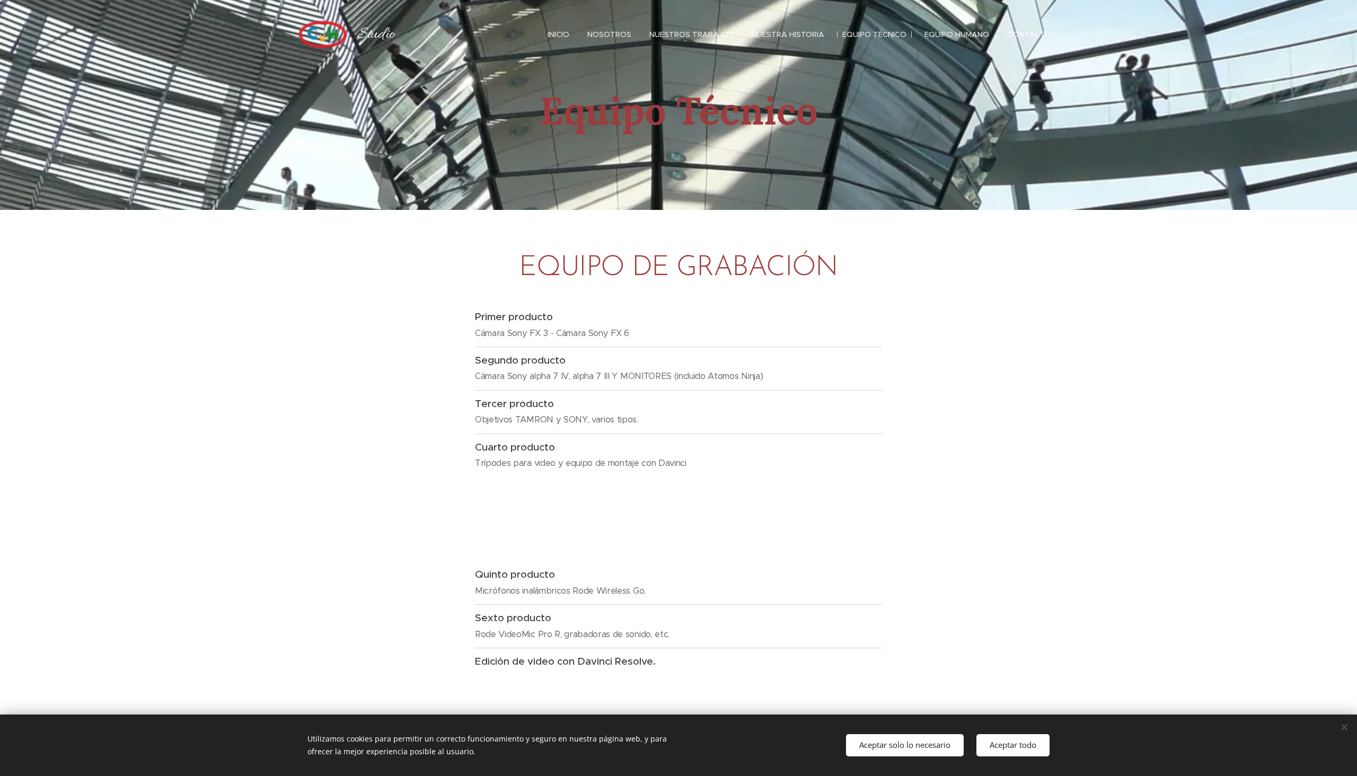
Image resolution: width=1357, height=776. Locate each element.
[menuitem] (558, 34)
